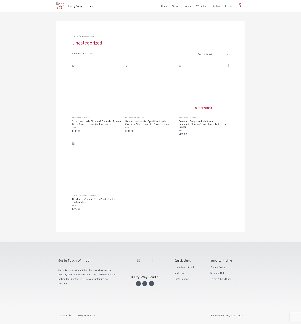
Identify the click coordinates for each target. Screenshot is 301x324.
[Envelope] (151, 283)
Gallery (216, 6)
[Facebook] (138, 283)
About (188, 6)
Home (164, 6)
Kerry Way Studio (80, 6)
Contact (229, 6)
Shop (175, 6)
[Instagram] (145, 283)
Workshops (202, 6)
